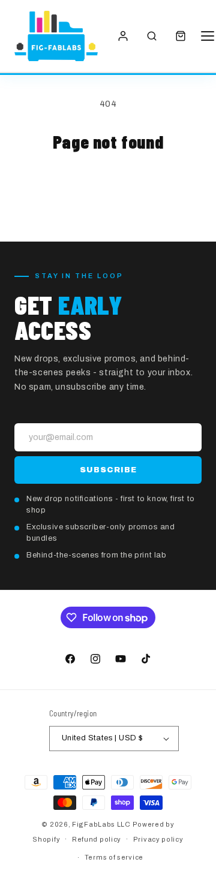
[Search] (152, 36)
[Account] (123, 36)
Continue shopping (108, 186)
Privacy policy (158, 839)
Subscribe (108, 470)
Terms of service (114, 857)
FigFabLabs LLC (101, 824)
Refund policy (96, 839)
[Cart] (180, 36)
